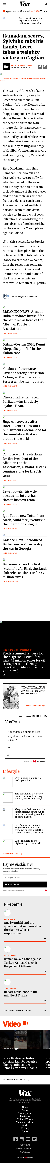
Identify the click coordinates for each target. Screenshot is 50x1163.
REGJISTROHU (12, 884)
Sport (25, 1131)
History (25, 1128)
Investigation (25, 1113)
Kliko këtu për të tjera (33, 705)
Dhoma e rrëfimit (25, 1122)
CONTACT (25, 1145)
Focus (25, 1110)
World (25, 1125)
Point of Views (25, 1119)
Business (25, 1116)
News (25, 1107)
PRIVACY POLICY (25, 1148)
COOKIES (25, 1151)
